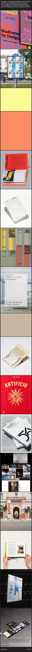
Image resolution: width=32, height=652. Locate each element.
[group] (16, 326)
